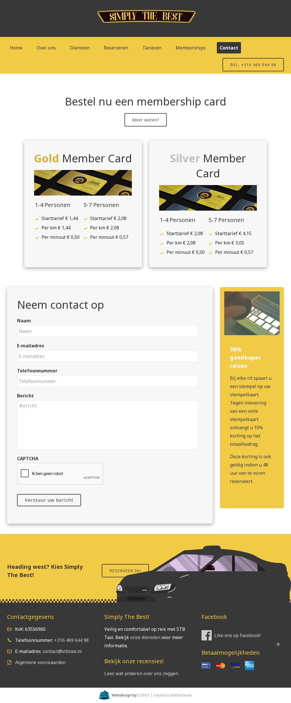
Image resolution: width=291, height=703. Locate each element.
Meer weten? (145, 120)
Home (16, 48)
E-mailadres (30, 346)
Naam (24, 321)
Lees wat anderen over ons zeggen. (141, 673)
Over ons (46, 48)
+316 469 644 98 (71, 640)
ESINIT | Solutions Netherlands (165, 695)
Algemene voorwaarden (40, 662)
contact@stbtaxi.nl (62, 651)
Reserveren (116, 48)
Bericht (25, 396)
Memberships (190, 48)
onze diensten (145, 637)
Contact (229, 48)
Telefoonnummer (37, 371)
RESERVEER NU (125, 570)
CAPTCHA (27, 459)
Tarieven (151, 48)
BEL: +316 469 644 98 (253, 64)
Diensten (80, 48)
